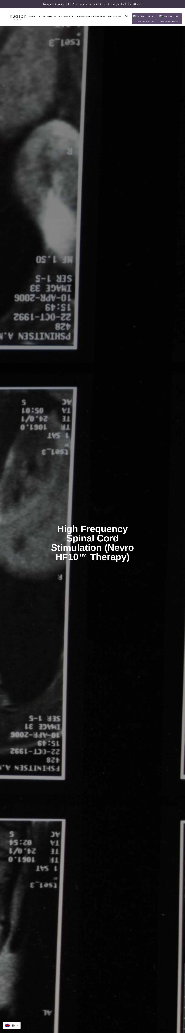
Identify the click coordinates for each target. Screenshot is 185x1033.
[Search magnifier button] (126, 13)
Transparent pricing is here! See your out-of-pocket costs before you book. (92, 4)
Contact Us (114, 17)
